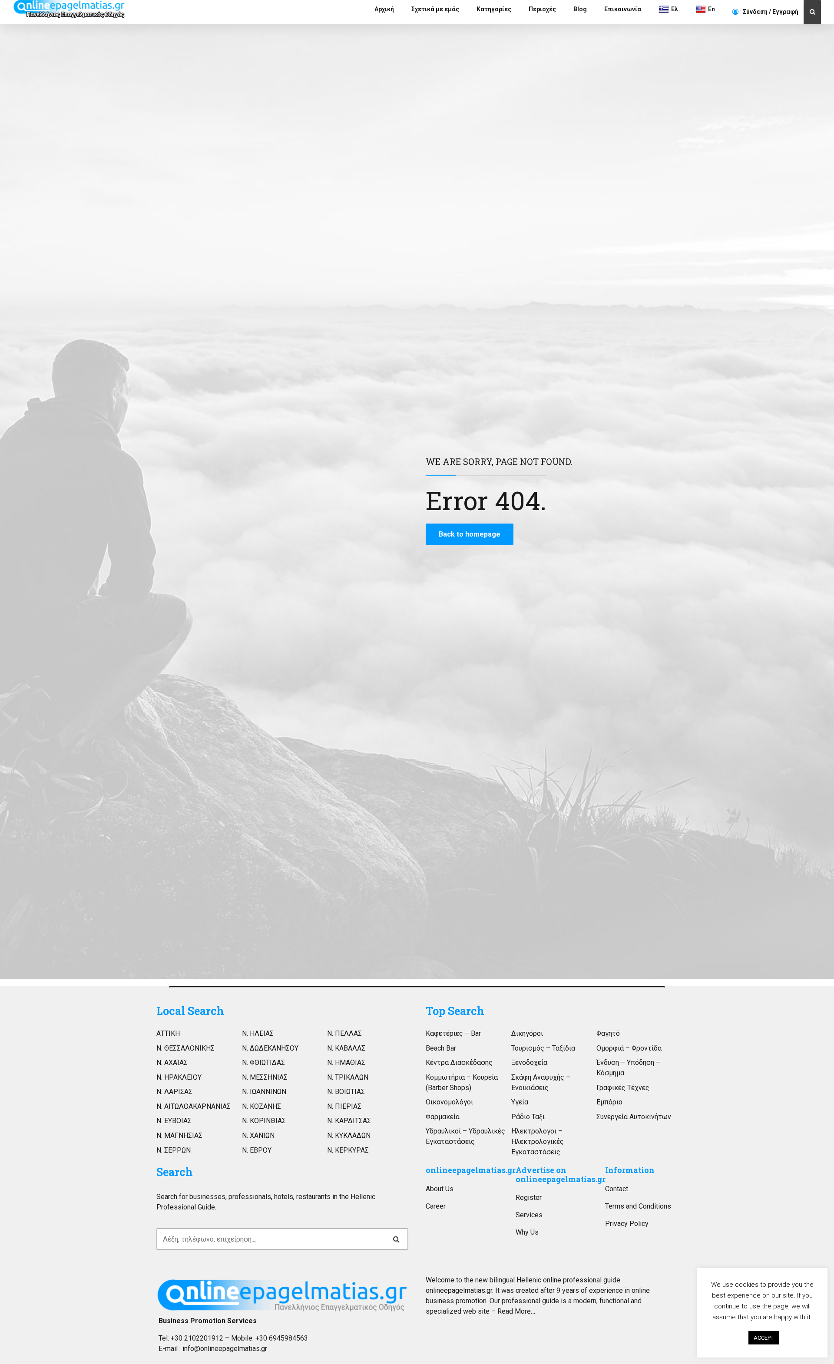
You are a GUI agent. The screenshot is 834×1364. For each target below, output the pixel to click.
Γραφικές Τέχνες (622, 1088)
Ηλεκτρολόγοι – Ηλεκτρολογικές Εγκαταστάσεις (537, 1141)
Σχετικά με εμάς (435, 9)
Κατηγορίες (494, 9)
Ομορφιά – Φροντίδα (629, 1048)
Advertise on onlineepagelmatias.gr (561, 1174)
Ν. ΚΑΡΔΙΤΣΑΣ (349, 1121)
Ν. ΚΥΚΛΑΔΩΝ (349, 1135)
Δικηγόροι (527, 1033)
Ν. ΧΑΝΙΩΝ (258, 1135)
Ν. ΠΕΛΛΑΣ (344, 1033)
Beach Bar (441, 1048)
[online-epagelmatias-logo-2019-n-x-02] (282, 1295)
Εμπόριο (609, 1102)
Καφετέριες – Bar (453, 1033)
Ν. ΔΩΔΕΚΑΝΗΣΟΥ (270, 1048)
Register (529, 1197)
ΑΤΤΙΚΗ (168, 1033)
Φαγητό (608, 1033)
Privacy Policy (627, 1223)
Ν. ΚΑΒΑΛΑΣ (346, 1048)
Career (436, 1206)
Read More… (516, 1311)
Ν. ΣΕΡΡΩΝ (173, 1150)
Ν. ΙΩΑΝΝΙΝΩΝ (264, 1091)
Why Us (527, 1232)
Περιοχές (542, 9)
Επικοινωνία (622, 9)
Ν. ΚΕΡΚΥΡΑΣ (348, 1150)
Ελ (674, 9)
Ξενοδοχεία (529, 1062)
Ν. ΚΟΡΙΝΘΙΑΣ (264, 1121)
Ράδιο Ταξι (528, 1117)
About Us (439, 1189)
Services (529, 1215)
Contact (616, 1189)
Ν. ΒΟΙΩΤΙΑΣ (346, 1091)
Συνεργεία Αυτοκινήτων (633, 1117)
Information (630, 1170)
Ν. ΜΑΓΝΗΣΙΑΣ (179, 1135)
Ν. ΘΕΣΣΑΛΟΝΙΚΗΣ (185, 1048)
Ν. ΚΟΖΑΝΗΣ (261, 1106)
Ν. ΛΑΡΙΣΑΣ (174, 1091)
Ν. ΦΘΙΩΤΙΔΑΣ (263, 1062)
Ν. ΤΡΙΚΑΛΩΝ (347, 1077)
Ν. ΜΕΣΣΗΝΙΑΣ (265, 1077)
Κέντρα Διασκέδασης (459, 1062)
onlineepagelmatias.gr (471, 1170)
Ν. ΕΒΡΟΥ (256, 1150)
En (711, 9)
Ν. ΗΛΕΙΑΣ (258, 1033)
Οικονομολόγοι (449, 1102)
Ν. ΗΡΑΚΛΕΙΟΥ (179, 1077)
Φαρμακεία (443, 1117)
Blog (580, 9)
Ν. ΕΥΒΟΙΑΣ (174, 1121)
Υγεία (519, 1102)
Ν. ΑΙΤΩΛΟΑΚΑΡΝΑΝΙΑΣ (193, 1106)
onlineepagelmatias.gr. (459, 1290)
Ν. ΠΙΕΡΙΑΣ (344, 1106)
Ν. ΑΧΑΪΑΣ (172, 1062)
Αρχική (384, 9)
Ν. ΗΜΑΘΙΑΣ (346, 1062)
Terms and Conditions (638, 1206)
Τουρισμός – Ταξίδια (543, 1048)
